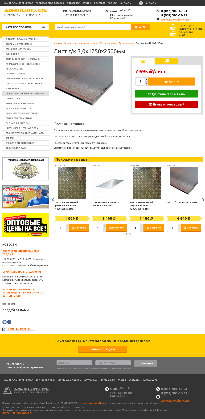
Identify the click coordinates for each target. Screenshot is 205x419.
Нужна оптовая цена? (168, 104)
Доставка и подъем (105, 3)
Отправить (146, 363)
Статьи (87, 3)
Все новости (9, 304)
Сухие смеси (13, 54)
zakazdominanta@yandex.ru (175, 19)
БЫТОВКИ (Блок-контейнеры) (22, 39)
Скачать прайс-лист (20, 329)
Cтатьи (122, 380)
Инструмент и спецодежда (22, 128)
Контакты (125, 3)
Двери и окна (13, 98)
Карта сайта (150, 380)
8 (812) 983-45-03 (174, 13)
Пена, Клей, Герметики (19, 118)
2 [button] (130, 234)
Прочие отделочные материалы (25, 133)
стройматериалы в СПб (92, 403)
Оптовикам (73, 3)
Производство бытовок (50, 3)
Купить (173, 81)
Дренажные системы (18, 123)
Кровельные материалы (20, 103)
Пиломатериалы (16, 74)
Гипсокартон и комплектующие (25, 78)
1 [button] (126, 234)
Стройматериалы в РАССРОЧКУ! (22, 272)
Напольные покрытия (19, 108)
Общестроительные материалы (25, 93)
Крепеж (10, 138)
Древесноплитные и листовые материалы (24, 85)
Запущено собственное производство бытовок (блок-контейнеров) (23, 292)
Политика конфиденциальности (119, 368)
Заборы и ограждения (19, 44)
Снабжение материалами (22, 14)
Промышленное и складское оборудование (23, 66)
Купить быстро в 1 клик (168, 94)
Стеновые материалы (19, 49)
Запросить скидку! (102, 349)
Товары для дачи (16, 148)
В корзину (80, 227)
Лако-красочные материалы (23, 113)
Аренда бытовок (45, 380)
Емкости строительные (20, 143)
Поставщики (107, 380)
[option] (84, 85)
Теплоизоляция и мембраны (23, 59)
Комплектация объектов (18, 3)
